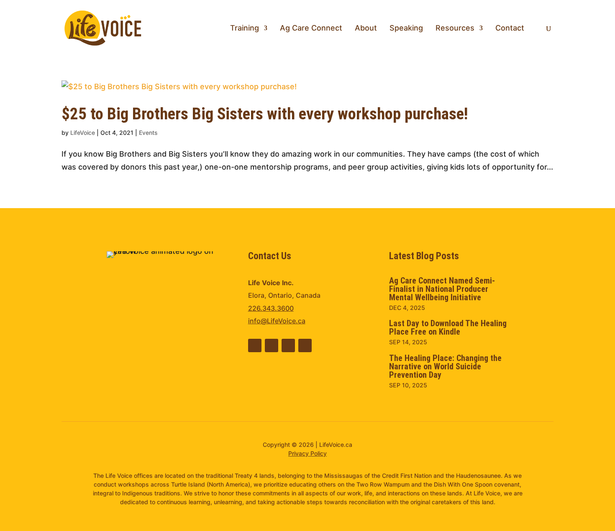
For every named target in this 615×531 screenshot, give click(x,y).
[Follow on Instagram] (305, 345)
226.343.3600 (271, 308)
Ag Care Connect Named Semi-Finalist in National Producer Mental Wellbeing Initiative (442, 289)
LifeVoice (82, 132)
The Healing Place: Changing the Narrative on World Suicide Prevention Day (445, 366)
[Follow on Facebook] (271, 345)
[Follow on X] (288, 345)
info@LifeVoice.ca (276, 321)
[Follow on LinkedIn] (254, 345)
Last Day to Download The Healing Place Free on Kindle (448, 327)
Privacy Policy (307, 453)
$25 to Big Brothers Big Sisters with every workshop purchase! (265, 114)
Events (148, 132)
